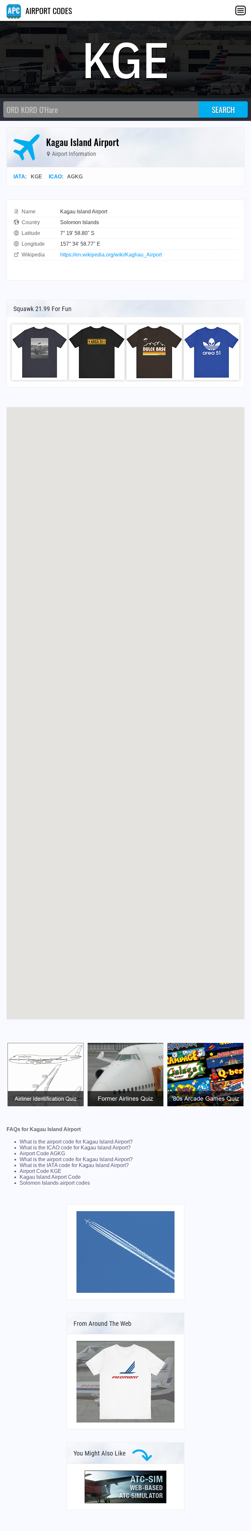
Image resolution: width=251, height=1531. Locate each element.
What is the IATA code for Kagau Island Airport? (74, 1165)
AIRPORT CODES (48, 10)
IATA (19, 176)
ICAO (55, 176)
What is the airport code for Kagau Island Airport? (76, 1141)
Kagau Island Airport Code (50, 1177)
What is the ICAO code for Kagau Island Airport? (75, 1147)
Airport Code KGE (40, 1171)
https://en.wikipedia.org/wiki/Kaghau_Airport (111, 254)
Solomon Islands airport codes (55, 1183)
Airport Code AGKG (42, 1153)
